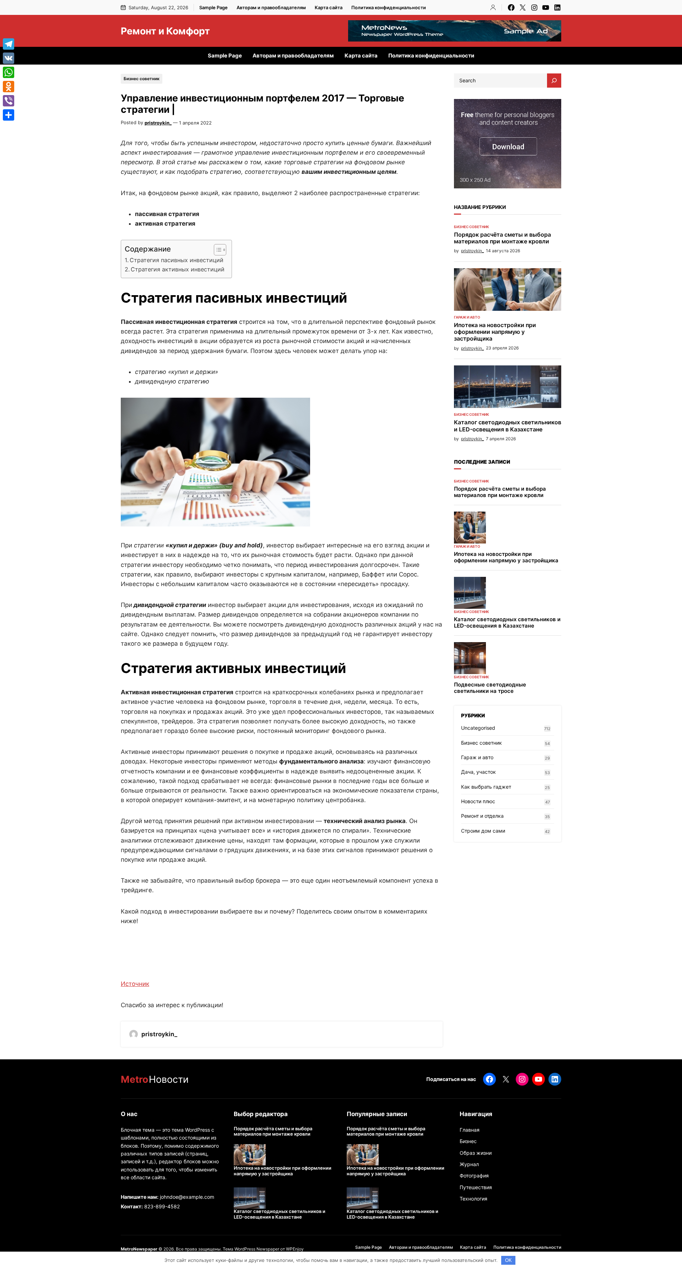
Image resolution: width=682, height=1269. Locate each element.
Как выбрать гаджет (486, 787)
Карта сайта (328, 7)
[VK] (8, 58)
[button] (216, 250)
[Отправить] (8, 115)
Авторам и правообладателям (271, 7)
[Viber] (8, 101)
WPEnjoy (295, 1249)
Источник (135, 983)
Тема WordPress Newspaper (251, 1249)
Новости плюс (478, 801)
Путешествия (476, 1187)
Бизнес (468, 1141)
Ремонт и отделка (482, 816)
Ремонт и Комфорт (165, 31)
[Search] (554, 80)
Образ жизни (476, 1153)
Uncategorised (478, 728)
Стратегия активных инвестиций (177, 269)
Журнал (469, 1164)
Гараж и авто (467, 317)
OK (508, 1260)
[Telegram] (8, 44)
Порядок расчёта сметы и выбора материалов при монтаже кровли (502, 238)
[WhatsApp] (8, 72)
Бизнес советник (141, 78)
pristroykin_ (158, 123)
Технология (473, 1199)
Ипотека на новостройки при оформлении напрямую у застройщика (495, 332)
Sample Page (213, 7)
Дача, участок (478, 772)
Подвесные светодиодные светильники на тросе (490, 688)
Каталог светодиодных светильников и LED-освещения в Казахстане (507, 425)
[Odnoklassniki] (8, 86)
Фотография (474, 1176)
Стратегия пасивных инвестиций (176, 260)
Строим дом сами (483, 831)
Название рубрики (480, 207)
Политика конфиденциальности (388, 7)
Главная (470, 1130)
